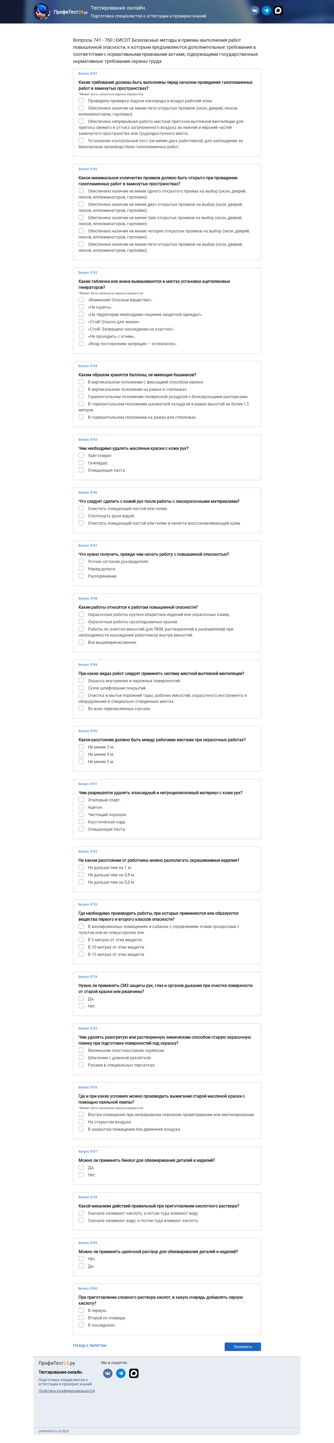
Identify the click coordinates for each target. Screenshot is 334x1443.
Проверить (243, 1347)
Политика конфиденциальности (67, 1391)
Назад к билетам (89, 1345)
